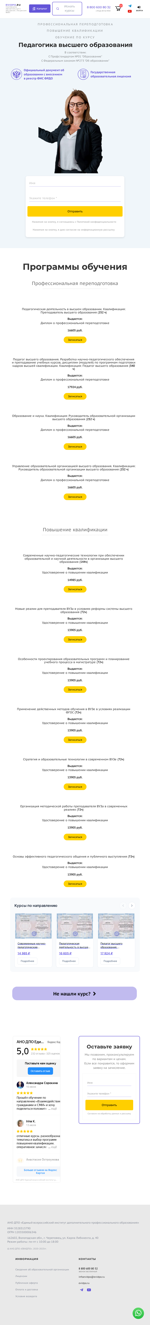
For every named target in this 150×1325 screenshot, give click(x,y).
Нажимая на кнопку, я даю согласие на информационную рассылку (74, 229)
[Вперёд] (132, 905)
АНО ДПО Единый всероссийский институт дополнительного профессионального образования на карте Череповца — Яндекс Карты (38, 1180)
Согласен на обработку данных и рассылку (109, 1113)
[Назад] (123, 905)
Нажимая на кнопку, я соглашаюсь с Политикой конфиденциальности (74, 221)
